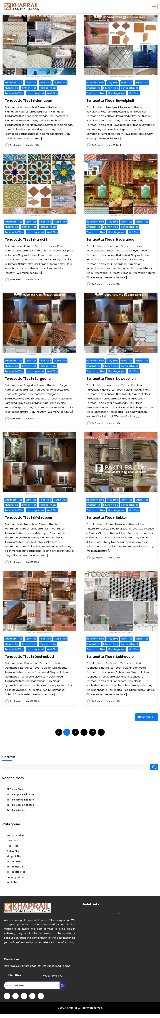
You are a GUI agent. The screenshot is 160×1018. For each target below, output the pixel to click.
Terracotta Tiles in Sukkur (106, 517)
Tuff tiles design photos (20, 804)
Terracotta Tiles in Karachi (26, 239)
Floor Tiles (45, 82)
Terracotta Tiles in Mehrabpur (28, 517)
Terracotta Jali (48, 88)
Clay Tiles (30, 82)
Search (8, 757)
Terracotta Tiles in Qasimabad (29, 656)
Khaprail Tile (12, 88)
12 (93, 732)
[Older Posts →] (101, 732)
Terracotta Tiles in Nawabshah (111, 378)
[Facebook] (7, 996)
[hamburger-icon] (154, 6)
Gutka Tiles (60, 82)
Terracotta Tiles (14, 93)
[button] (118, 912)
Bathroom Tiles (13, 82)
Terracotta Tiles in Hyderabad (110, 239)
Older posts (145, 717)
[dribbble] (32, 996)
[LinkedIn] (24, 996)
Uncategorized (35, 93)
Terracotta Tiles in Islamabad (28, 100)
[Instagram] (41, 996)
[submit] (63, 985)
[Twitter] (15, 996)
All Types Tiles (15, 789)
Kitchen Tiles (29, 88)
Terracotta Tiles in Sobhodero (110, 656)
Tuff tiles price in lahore (20, 794)
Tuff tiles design (16, 810)
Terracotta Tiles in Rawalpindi (110, 100)
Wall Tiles (52, 93)
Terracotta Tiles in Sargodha (28, 378)
